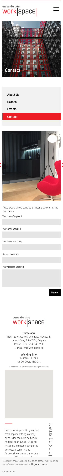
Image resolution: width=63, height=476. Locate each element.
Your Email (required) (11, 229)
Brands (12, 102)
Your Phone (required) (12, 241)
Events (11, 109)
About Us (13, 95)
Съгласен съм (8, 471)
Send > (54, 292)
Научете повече (39, 464)
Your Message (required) (13, 267)
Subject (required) (10, 254)
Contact (12, 117)
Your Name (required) (12, 216)
